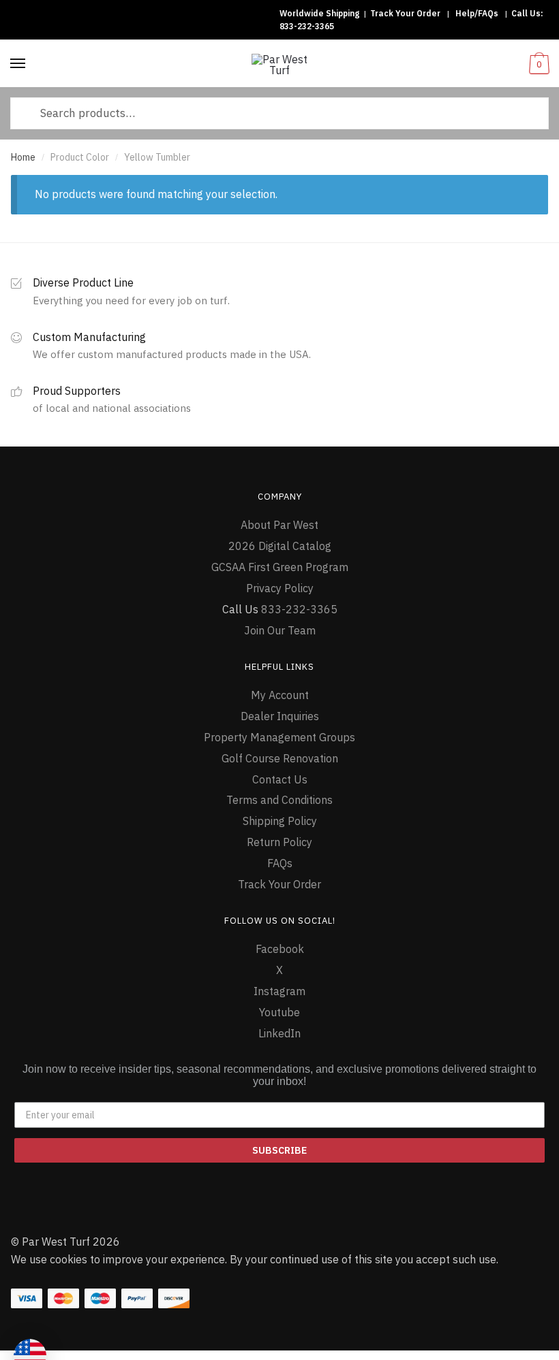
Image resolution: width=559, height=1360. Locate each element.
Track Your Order (405, 13)
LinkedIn (279, 1033)
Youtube (279, 1012)
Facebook (280, 949)
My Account (280, 695)
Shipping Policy (280, 821)
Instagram (279, 991)
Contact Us (279, 779)
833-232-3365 (307, 26)
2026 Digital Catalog (279, 546)
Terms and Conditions (279, 800)
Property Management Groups (279, 737)
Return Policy (279, 842)
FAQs (279, 863)
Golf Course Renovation (280, 758)
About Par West (279, 525)
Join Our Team (280, 630)
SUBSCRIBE (279, 1150)
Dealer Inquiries (280, 716)
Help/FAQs (476, 13)
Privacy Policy (280, 588)
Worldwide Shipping (319, 13)
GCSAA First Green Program (279, 567)
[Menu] (18, 64)
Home (23, 157)
